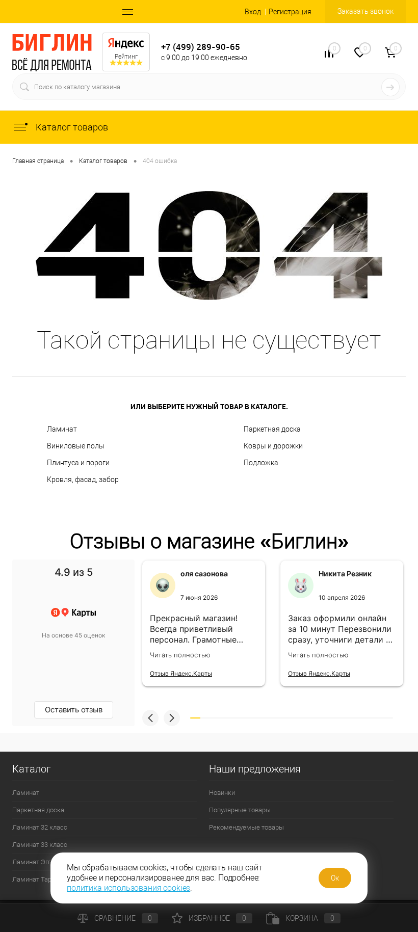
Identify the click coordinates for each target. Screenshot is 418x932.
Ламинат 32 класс (39, 827)
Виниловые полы (75, 446)
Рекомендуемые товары (246, 827)
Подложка (261, 463)
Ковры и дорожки (273, 446)
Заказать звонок (365, 11)
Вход (253, 12)
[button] (150, 718)
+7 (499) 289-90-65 (200, 46)
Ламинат (62, 429)
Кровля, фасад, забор (83, 479)
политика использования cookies (128, 888)
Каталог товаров (71, 127)
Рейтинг (126, 56)
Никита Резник (345, 573)
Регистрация (290, 12)
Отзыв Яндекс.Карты (181, 673)
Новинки (222, 792)
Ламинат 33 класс (39, 844)
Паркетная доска (272, 429)
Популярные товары (240, 810)
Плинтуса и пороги (78, 463)
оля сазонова (204, 573)
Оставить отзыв (73, 709)
